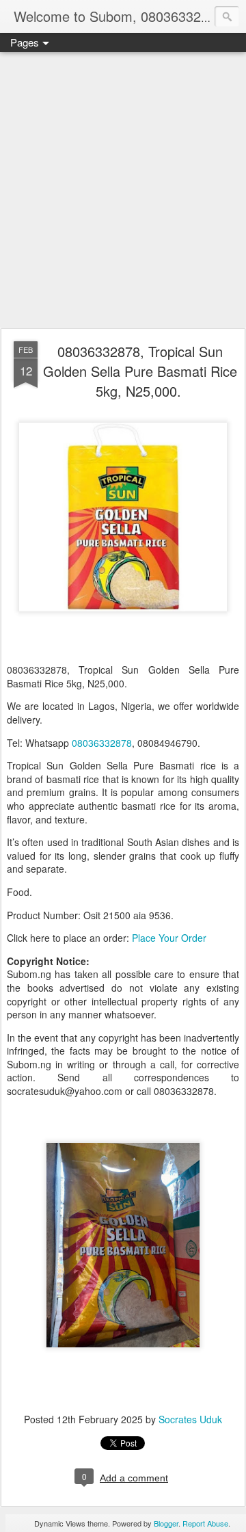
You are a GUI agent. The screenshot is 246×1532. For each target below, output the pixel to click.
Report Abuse (205, 1523)
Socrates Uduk (190, 1419)
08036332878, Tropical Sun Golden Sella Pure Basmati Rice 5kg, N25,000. (140, 371)
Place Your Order (169, 938)
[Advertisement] (123, 191)
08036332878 (102, 743)
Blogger (166, 1523)
